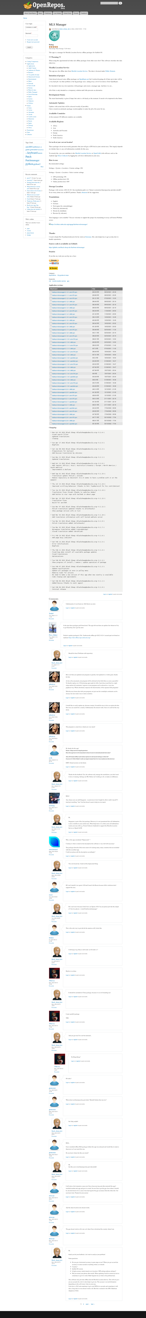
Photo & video (32, 90)
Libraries (29, 134)
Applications (30, 64)
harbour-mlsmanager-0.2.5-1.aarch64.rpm (64, 408)
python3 (36, 163)
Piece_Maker (53, 635)
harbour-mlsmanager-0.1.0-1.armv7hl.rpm (64, 292)
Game (30, 108)
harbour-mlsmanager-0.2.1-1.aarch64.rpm (64, 402)
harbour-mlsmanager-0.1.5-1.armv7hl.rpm (64, 317)
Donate (76, 13)
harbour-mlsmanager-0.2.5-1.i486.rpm (63, 414)
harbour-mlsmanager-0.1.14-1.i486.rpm (64, 370)
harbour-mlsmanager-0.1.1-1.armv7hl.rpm (64, 295)
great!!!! (29, 178)
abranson (84, 192)
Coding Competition (32, 61)
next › (87, 1304)
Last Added (57, 13)
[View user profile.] (54, 611)
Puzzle (30, 121)
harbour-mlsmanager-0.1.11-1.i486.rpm (64, 348)
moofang (52, 805)
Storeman (88, 237)
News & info (31, 86)
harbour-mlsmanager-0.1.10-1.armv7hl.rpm (65, 339)
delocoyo (51, 1196)
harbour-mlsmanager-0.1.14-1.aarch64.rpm (65, 377)
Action (30, 110)
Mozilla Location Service (79, 71)
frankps (29, 235)
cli (41, 147)
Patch (28, 156)
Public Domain (110, 71)
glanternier (52, 1088)
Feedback (84, 13)
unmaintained (53, 849)
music (40, 153)
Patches (30, 88)
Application (31, 66)
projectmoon (30, 233)
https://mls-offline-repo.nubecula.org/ (79, 638)
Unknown (30, 101)
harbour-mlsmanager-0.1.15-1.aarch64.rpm (65, 386)
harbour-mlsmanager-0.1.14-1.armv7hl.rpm (65, 374)
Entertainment (32, 79)
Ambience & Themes (34, 70)
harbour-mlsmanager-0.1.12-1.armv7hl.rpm (65, 352)
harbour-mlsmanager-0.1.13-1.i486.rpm (64, 367)
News (40, 13)
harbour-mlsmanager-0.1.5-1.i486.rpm (63, 320)
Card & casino (32, 117)
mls (50, 281)
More (42, 167)
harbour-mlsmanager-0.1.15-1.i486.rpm (64, 380)
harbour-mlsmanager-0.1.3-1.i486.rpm (63, 308)
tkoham (51, 938)
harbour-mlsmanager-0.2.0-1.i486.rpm (63, 389)
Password (29, 33)
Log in (104, 594)
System (30, 99)
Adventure (31, 112)
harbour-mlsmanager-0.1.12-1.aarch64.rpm (65, 358)
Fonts (28, 132)
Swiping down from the (33, 182)
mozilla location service (59, 281)
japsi (28, 228)
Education (31, 119)
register (110, 594)
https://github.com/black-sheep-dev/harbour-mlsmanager (67, 247)
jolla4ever (52, 684)
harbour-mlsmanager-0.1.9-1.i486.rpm (63, 333)
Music (30, 81)
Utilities (30, 103)
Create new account (32, 40)
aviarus (29, 231)
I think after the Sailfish (33, 209)
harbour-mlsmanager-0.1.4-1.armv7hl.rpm (64, 311)
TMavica (52, 981)
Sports (30, 96)
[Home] (44, 6)
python (29, 164)
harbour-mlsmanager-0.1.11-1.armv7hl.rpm (65, 345)
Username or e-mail (31, 27)
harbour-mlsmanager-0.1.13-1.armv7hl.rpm (65, 364)
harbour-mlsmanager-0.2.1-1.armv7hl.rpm (64, 399)
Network (30, 83)
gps (68, 281)
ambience (36, 146)
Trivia (30, 128)
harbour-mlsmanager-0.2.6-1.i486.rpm (63, 421)
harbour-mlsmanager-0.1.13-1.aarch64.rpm (65, 361)
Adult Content (32, 68)
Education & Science (34, 77)
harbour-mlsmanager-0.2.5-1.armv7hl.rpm (64, 411)
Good (28, 199)
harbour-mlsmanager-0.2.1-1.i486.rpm (63, 405)
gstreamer (34, 149)
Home (25, 18)
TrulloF (51, 613)
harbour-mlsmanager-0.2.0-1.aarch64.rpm (64, 392)
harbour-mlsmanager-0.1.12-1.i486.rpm (64, 355)
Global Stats (67, 13)
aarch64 (29, 146)
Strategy (30, 125)
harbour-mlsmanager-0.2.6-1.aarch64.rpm (64, 424)
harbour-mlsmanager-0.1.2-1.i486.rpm (63, 301)
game (28, 149)
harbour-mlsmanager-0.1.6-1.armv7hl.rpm (64, 323)
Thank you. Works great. (33, 201)
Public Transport (32, 92)
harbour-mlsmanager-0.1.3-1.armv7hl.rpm (64, 305)
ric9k (50, 758)
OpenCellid (97, 153)
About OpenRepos (30, 13)
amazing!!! (30, 180)
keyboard (32, 152)
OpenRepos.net (84, 79)
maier (51, 895)
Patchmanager (32, 160)
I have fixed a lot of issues (34, 191)
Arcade (30, 114)
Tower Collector (63, 156)
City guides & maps (33, 75)
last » (92, 1304)
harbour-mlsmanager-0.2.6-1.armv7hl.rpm (64, 417)
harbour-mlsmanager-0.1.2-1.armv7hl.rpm (64, 298)
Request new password (33, 42)
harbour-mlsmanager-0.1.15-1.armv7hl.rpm (65, 383)
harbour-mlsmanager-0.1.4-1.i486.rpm (63, 314)
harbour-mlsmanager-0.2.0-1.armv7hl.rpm (64, 395)
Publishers (48, 13)
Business (30, 72)
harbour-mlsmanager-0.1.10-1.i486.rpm (64, 342)
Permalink (51, 618)
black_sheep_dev (65, 29)
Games (29, 106)
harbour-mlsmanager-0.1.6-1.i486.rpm (63, 327)
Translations (30, 130)
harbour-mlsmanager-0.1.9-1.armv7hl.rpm (64, 336)
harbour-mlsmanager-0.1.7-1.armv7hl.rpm (64, 330)
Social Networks (32, 94)
